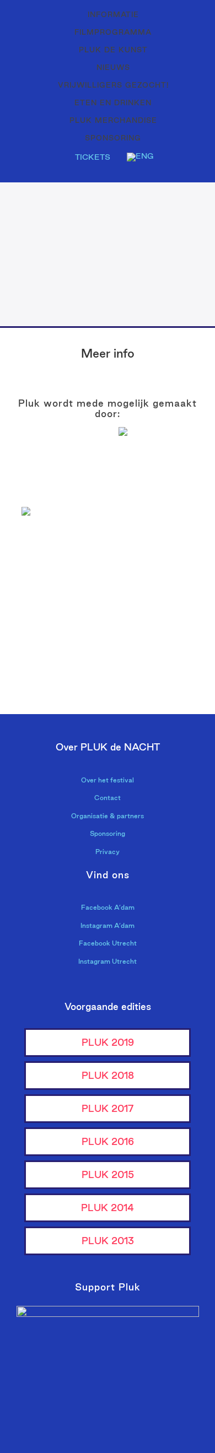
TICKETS (92, 157)
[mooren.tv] (161, 603)
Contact (107, 797)
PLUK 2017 (107, 1108)
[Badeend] (161, 636)
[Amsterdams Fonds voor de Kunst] (161, 470)
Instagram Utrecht (107, 961)
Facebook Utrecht (108, 943)
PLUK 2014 (107, 1207)
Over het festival (107, 780)
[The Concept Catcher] (54, 670)
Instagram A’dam (107, 925)
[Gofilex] (161, 569)
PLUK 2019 (108, 1042)
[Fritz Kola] (54, 491)
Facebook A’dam (108, 907)
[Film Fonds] (54, 530)
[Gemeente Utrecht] (54, 569)
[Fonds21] (161, 535)
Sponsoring (107, 833)
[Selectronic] (54, 603)
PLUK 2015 (108, 1174)
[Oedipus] (54, 636)
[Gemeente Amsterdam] (161, 670)
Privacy (107, 851)
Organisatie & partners (107, 815)
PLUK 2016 (108, 1141)
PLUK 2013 (108, 1240)
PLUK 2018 (108, 1075)
